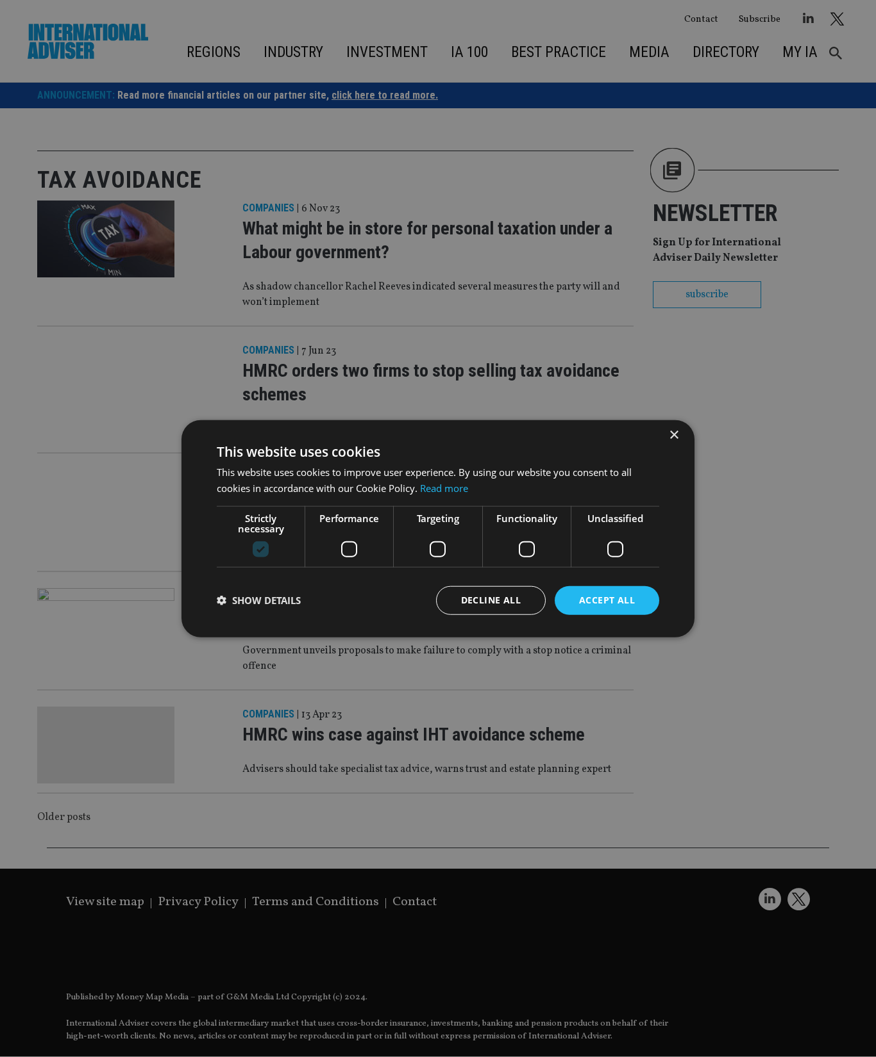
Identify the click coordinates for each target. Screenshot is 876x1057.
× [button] (673, 435)
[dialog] (438, 528)
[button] (259, 600)
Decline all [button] (491, 600)
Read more (444, 488)
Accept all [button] (607, 600)
